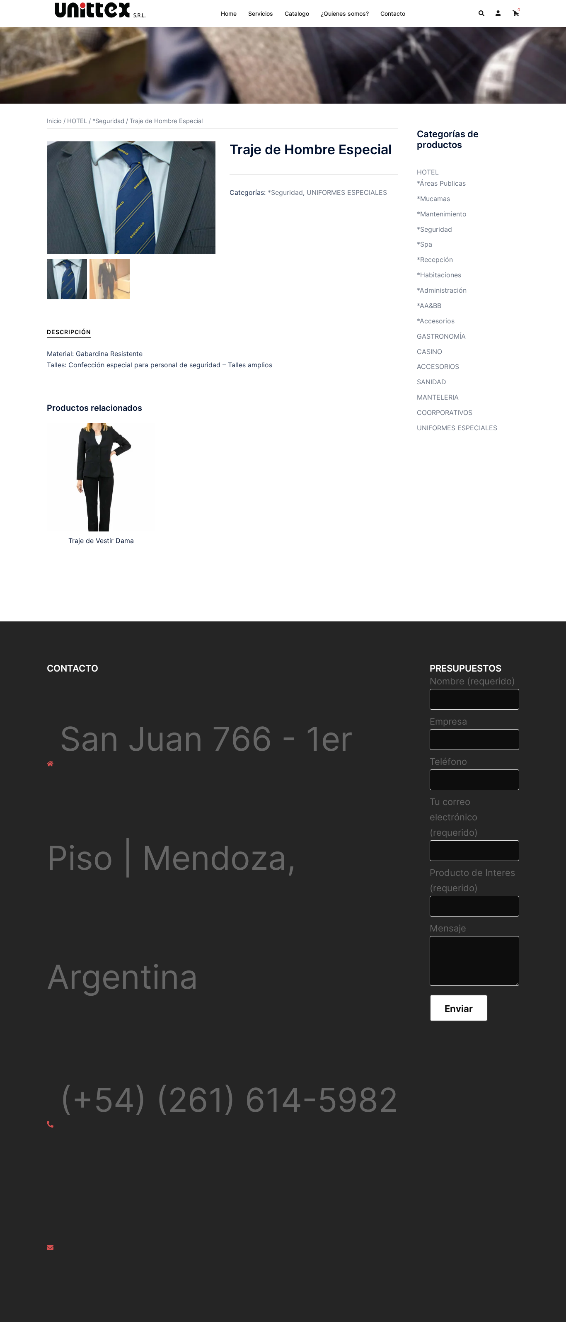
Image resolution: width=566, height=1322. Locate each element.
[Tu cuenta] (499, 13)
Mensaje (448, 928)
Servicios (260, 13)
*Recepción (435, 259)
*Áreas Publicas (441, 183)
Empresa (448, 721)
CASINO (429, 351)
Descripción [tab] (69, 331)
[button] (482, 13)
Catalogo (297, 13)
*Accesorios (436, 321)
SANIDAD (431, 382)
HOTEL (77, 121)
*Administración (442, 290)
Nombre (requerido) (472, 681)
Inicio (54, 121)
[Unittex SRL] (97, 13)
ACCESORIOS (438, 366)
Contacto (392, 13)
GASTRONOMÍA (441, 336)
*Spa (424, 244)
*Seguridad (108, 121)
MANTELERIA (438, 397)
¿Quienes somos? (345, 13)
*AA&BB (429, 305)
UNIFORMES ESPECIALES (347, 192)
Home (229, 13)
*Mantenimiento (442, 214)
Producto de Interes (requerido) (472, 880)
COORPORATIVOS (444, 412)
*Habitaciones (439, 275)
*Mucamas (433, 198)
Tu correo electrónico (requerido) (454, 817)
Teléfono (448, 761)
